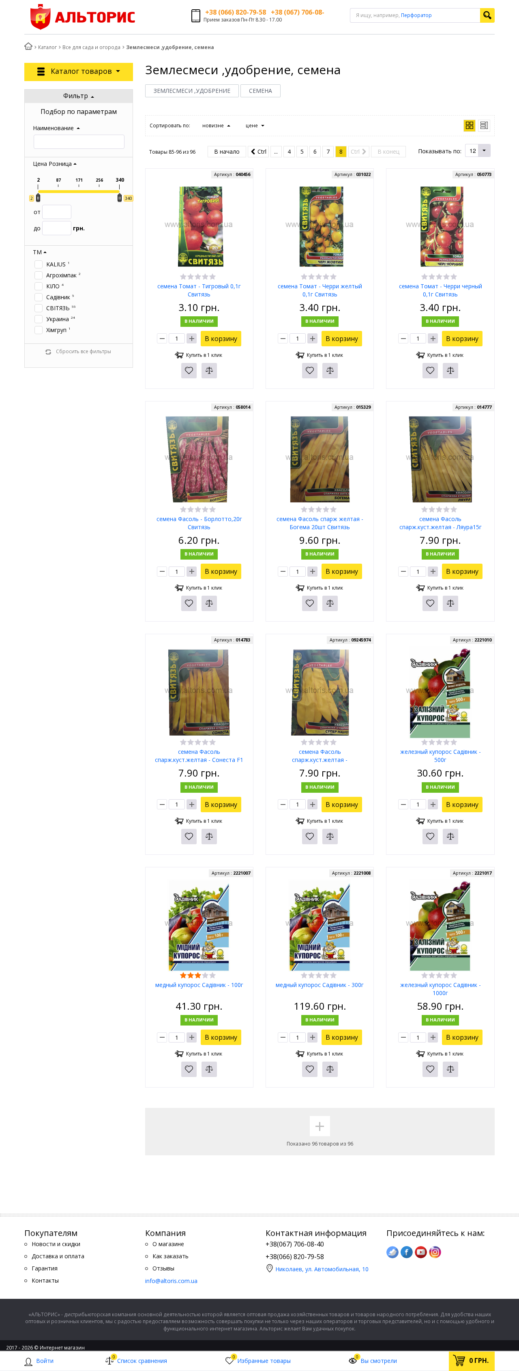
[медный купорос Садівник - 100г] (199, 925)
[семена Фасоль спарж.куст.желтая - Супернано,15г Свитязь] (320, 692)
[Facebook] (407, 1252)
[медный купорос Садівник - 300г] (320, 925)
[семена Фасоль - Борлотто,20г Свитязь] (199, 459)
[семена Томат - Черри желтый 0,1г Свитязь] (320, 226)
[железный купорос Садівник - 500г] (440, 692)
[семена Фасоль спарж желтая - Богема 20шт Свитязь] (320, 459)
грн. (59, 228)
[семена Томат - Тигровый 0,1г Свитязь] (199, 226)
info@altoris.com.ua (171, 1281)
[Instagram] (435, 1252)
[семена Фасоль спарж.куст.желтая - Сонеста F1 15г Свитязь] (199, 692)
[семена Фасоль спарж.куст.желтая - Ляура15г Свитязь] (440, 459)
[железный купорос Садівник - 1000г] (440, 925)
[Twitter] (392, 1252)
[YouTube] (421, 1252)
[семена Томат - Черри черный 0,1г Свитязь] (440, 226)
